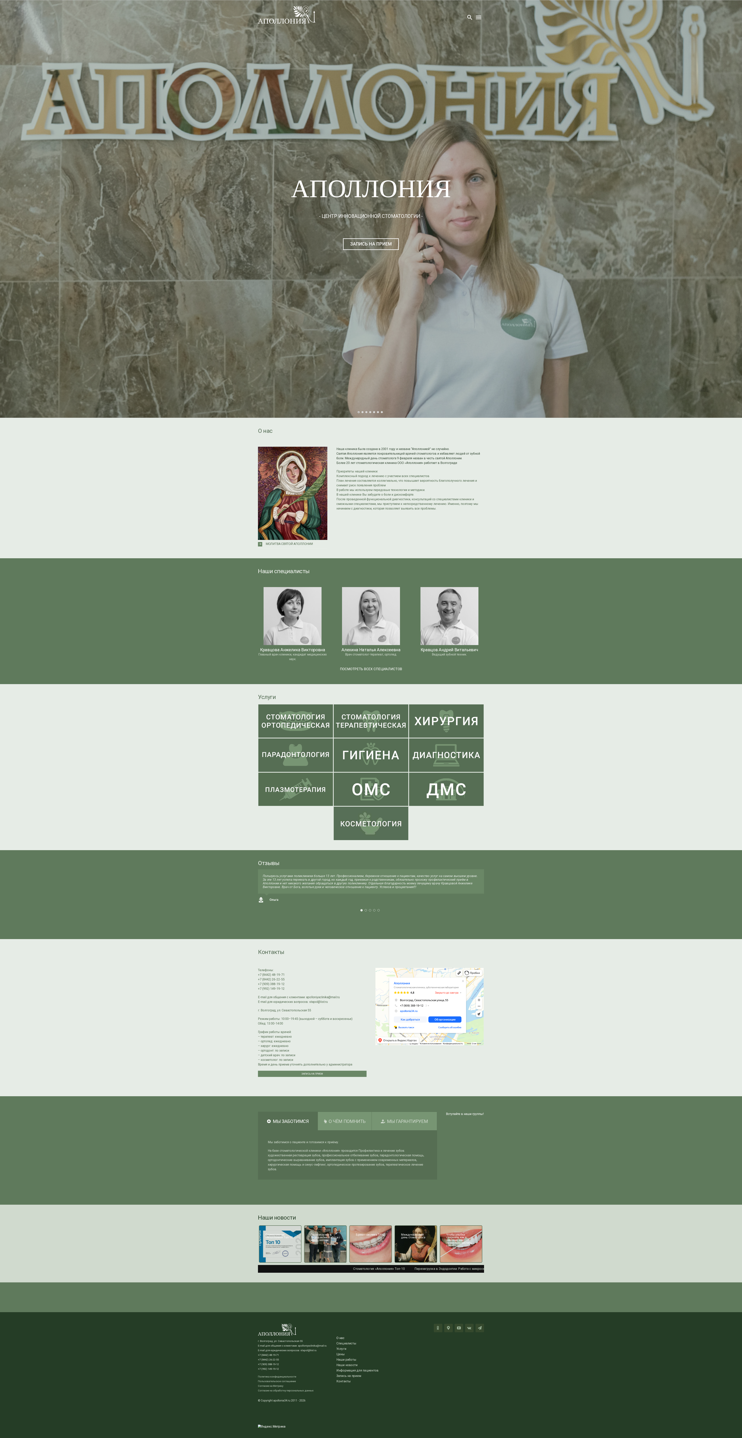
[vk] (469, 1328)
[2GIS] (448, 1328)
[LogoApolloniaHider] (287, 7)
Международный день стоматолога (395, 1269)
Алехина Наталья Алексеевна (370, 649)
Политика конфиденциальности (277, 1376)
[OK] (438, 1328)
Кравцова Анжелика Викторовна (292, 649)
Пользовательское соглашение (277, 1381)
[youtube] (459, 1328)
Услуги (267, 697)
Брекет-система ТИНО (342, 1269)
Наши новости (277, 1217)
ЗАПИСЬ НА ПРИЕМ (371, 244)
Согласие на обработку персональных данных (286, 1390)
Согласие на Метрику (270, 1385)
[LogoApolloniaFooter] (277, 1325)
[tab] (288, 1121)
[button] (292, 544)
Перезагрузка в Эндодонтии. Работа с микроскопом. (277, 1269)
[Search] (469, 17)
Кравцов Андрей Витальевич (449, 649)
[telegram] (480, 1328)
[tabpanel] (347, 1155)
